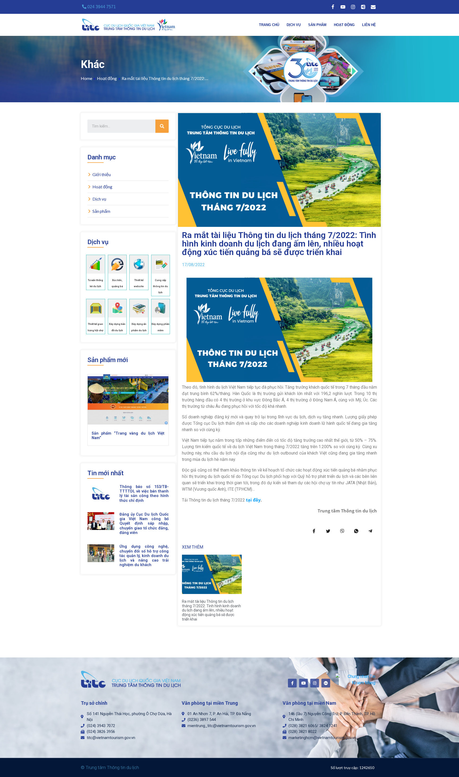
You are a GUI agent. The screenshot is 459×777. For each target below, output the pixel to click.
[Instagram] (353, 7)
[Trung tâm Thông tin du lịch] (130, 25)
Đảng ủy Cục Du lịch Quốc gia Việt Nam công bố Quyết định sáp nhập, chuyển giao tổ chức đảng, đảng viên (144, 523)
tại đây (253, 500)
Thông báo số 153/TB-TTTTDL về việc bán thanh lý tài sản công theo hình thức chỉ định (144, 494)
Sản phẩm (317, 25)
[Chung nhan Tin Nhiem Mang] (355, 679)
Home (86, 78)
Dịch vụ (294, 25)
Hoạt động (344, 25)
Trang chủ (269, 25)
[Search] (162, 126)
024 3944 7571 (101, 7)
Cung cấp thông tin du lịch (160, 286)
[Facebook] (333, 7)
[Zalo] (363, 7)
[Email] (373, 7)
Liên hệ (369, 25)
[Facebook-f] (292, 683)
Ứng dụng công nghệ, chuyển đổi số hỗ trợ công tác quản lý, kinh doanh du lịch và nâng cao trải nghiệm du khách (144, 555)
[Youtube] (343, 7)
